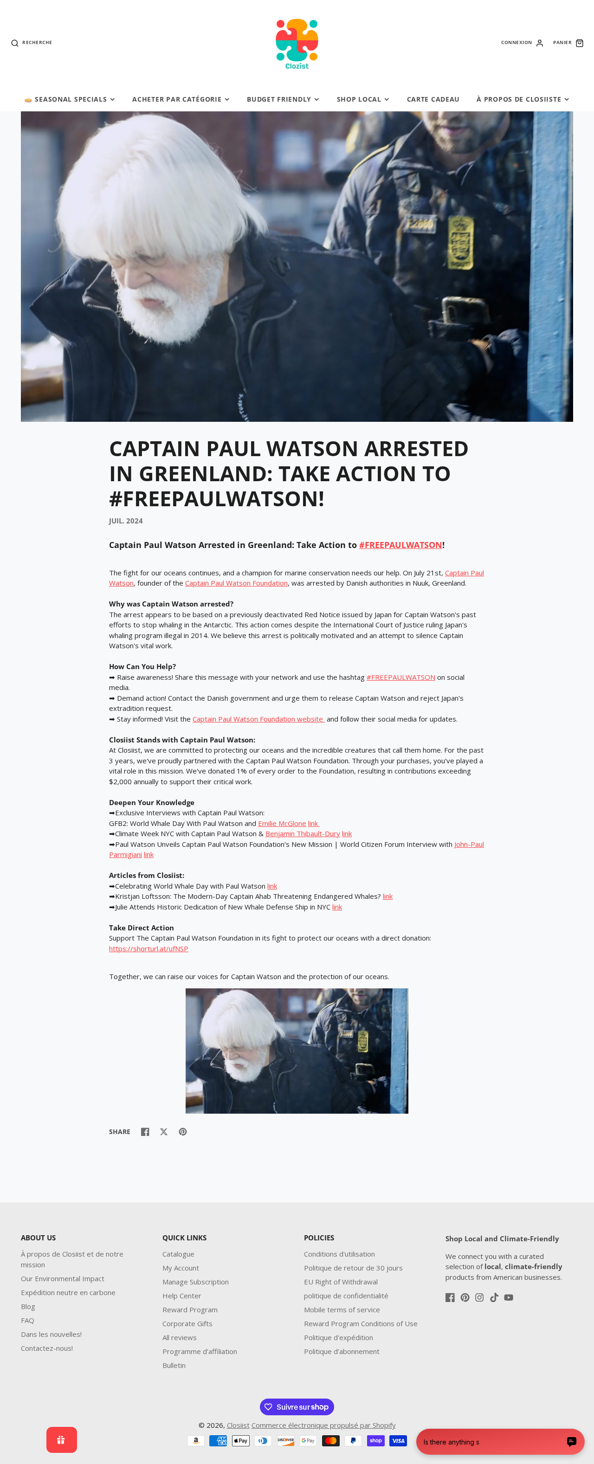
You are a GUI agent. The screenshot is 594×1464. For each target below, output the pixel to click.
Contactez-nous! (47, 1348)
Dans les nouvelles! (51, 1334)
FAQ (27, 1320)
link (313, 823)
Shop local (359, 99)
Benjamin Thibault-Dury (302, 833)
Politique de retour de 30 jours (353, 1267)
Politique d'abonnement (342, 1351)
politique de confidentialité (346, 1295)
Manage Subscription (195, 1281)
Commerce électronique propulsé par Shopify (324, 1425)
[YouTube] (508, 1297)
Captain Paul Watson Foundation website (259, 718)
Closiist (238, 1425)
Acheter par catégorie (176, 99)
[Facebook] (450, 1297)
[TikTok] (494, 1297)
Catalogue (178, 1253)
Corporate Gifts (187, 1323)
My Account (180, 1267)
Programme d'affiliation (199, 1351)
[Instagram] (479, 1297)
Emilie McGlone (282, 823)
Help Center (181, 1295)
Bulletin (174, 1365)
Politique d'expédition (338, 1337)
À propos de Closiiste (519, 99)
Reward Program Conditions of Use (361, 1323)
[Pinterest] (465, 1297)
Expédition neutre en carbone (68, 1292)
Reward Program (190, 1309)
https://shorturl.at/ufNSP (148, 948)
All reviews (179, 1337)
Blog (28, 1306)
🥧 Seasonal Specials (65, 99)
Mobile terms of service (342, 1309)
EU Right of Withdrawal (341, 1281)
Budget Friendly (279, 99)
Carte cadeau (433, 99)
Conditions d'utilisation (339, 1253)
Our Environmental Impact (62, 1278)
